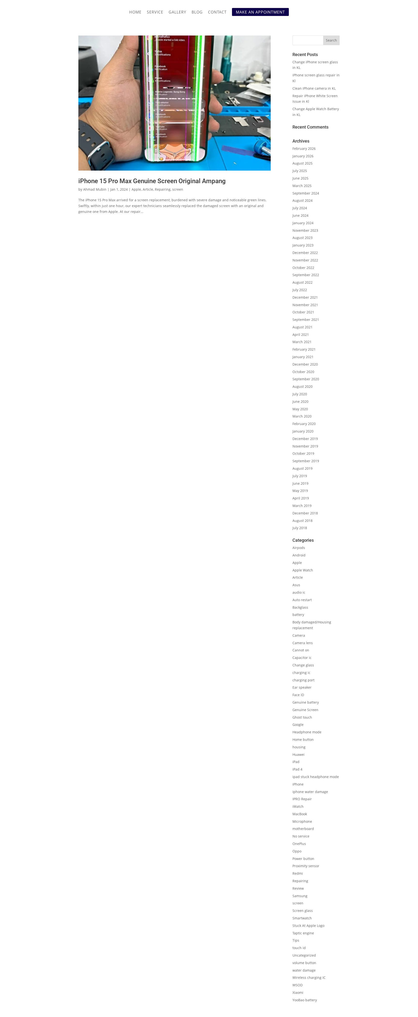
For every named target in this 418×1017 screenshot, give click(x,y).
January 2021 (303, 356)
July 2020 (299, 394)
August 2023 (302, 237)
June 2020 (300, 401)
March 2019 (302, 505)
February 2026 (304, 148)
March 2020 (302, 416)
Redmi (297, 873)
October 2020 (303, 371)
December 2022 (305, 252)
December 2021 (305, 297)
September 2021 (305, 319)
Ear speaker (302, 687)
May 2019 (300, 490)
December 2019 (305, 438)
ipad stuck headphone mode (315, 776)
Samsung (299, 896)
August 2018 (302, 520)
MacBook (299, 814)
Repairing (163, 189)
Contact (217, 12)
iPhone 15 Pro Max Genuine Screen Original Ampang (152, 181)
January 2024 (303, 223)
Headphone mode (306, 732)
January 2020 (303, 431)
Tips (295, 940)
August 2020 (302, 386)
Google (298, 724)
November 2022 (305, 260)
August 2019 (302, 468)
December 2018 (305, 513)
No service (300, 836)
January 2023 (303, 245)
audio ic (298, 592)
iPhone (298, 784)
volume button (304, 962)
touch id (299, 947)
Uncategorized (304, 955)
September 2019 (305, 461)
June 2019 (300, 483)
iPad (295, 761)
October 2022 (303, 267)
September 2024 (305, 193)
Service (155, 12)
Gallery (177, 12)
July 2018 (299, 528)
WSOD (297, 985)
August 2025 (302, 163)
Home (135, 12)
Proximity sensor (305, 866)
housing (299, 747)
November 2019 (305, 446)
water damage (304, 970)
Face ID (298, 694)
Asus (296, 585)
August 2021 (302, 327)
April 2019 (300, 498)
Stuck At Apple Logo (308, 925)
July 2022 (299, 290)
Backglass (300, 607)
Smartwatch (302, 918)
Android (299, 555)
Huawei (298, 754)
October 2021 (303, 312)
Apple (136, 189)
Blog (197, 12)
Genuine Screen (305, 709)
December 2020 (305, 364)
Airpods (298, 547)
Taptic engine (303, 933)
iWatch (298, 806)
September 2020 (305, 379)
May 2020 (300, 409)
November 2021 (305, 305)
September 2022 (305, 275)
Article (148, 189)
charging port (303, 680)
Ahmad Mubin (94, 189)
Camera (298, 635)
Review (298, 888)
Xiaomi (297, 992)
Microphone (302, 821)
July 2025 (299, 170)
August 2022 (302, 282)
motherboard (303, 828)
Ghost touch (302, 717)
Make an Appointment (260, 12)
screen (177, 189)
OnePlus (299, 843)
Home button (303, 739)
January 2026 (303, 156)
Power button (303, 858)
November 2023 (305, 230)
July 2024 (299, 208)
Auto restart (302, 600)
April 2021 (300, 334)
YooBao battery (304, 1000)
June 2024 (300, 215)
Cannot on (300, 650)
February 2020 (304, 423)
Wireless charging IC (309, 977)
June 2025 (300, 178)
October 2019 (303, 453)
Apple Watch (302, 570)
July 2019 (299, 476)
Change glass (303, 665)
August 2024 (302, 200)
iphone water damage (310, 791)
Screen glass (302, 910)
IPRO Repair (302, 799)
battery (298, 614)
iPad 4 (297, 769)
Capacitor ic (302, 657)
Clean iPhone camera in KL (314, 88)
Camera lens (302, 643)
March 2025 (302, 185)
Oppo (296, 851)
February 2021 (304, 349)
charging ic (301, 672)
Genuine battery (305, 702)
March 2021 (302, 341)
